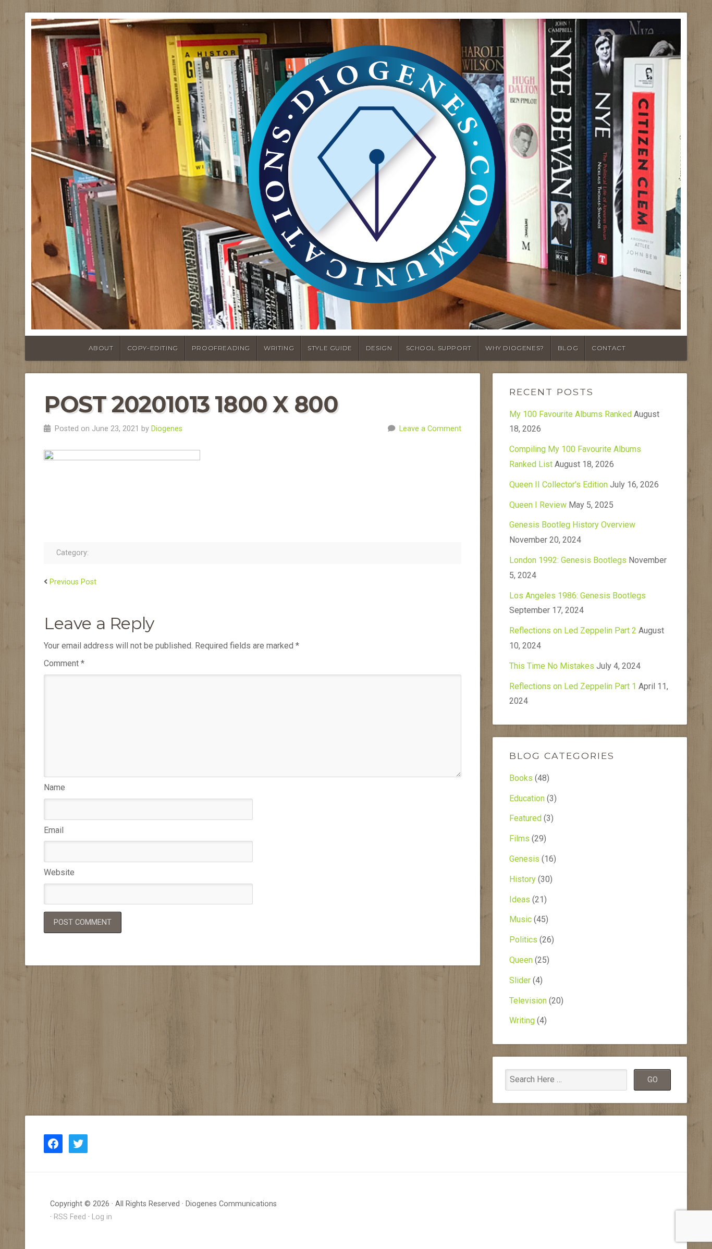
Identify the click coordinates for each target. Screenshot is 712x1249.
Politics (523, 940)
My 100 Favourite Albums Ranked (570, 414)
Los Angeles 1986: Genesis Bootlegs (577, 596)
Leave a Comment (430, 428)
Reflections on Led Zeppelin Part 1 (572, 686)
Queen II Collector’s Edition (558, 484)
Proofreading (221, 348)
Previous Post (73, 582)
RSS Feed (70, 1217)
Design (379, 348)
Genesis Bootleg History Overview (572, 525)
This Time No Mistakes (551, 666)
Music (520, 919)
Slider (520, 980)
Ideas (519, 899)
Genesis (524, 859)
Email (54, 830)
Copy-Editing (152, 348)
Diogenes (166, 428)
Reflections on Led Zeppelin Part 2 (572, 630)
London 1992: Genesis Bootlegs (568, 560)
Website (59, 872)
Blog (568, 348)
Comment (64, 663)
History (522, 879)
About (101, 348)
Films (519, 838)
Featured (525, 818)
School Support (439, 348)
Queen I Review (538, 505)
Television (528, 1001)
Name (54, 787)
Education (527, 798)
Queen (521, 960)
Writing (279, 348)
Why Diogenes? (514, 348)
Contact (608, 348)
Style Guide (330, 348)
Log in (102, 1217)
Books (521, 778)
